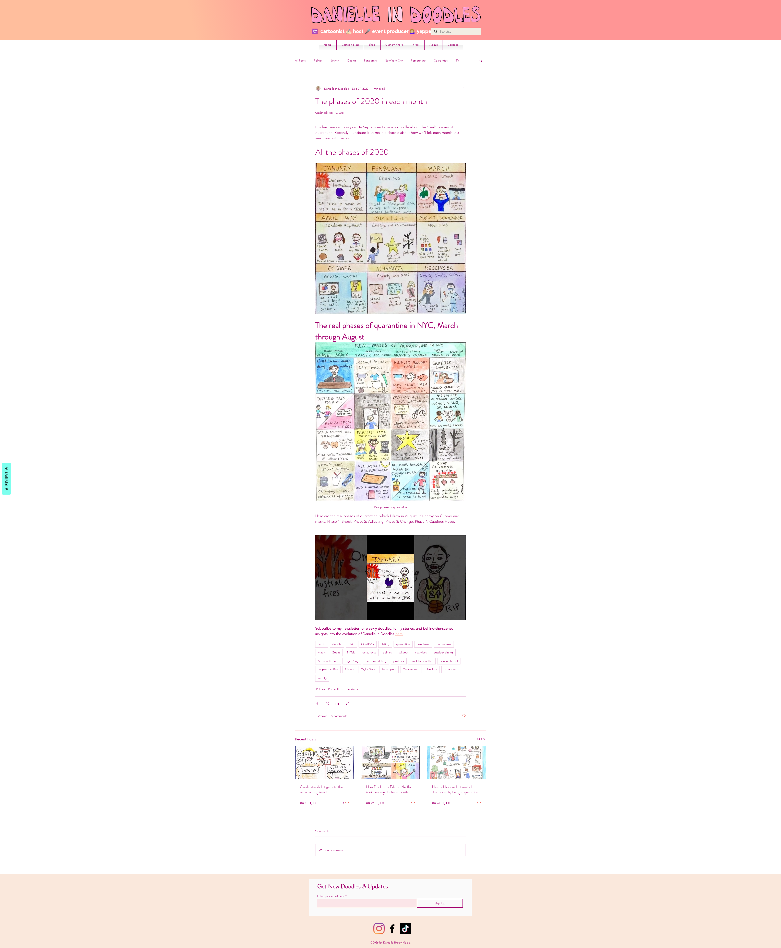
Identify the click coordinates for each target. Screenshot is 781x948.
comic (321, 644)
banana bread (449, 661)
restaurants (369, 652)
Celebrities (441, 60)
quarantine (403, 644)
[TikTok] (405, 928)
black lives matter (422, 661)
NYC (351, 644)
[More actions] (463, 88)
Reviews (6, 479)
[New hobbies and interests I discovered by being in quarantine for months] (456, 762)
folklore (349, 669)
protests (398, 661)
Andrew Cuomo (328, 661)
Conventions (411, 669)
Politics (318, 60)
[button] (481, 60)
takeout (403, 652)
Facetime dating (375, 661)
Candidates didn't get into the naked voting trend (321, 789)
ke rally (322, 678)
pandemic (423, 644)
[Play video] (390, 577)
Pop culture (418, 60)
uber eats (450, 669)
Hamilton (431, 669)
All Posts (300, 60)
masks (322, 652)
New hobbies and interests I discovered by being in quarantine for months (456, 789)
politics (387, 652)
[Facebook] (392, 928)
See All (481, 738)
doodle (336, 644)
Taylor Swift (368, 669)
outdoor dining (443, 652)
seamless (421, 652)
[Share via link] (347, 703)
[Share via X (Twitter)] (327, 703)
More (459, 60)
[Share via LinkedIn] (337, 703)
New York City (394, 60)
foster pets (389, 669)
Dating (351, 60)
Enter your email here (331, 896)
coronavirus (444, 644)
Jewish (335, 60)
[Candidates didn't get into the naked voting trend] (324, 762)
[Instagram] (379, 928)
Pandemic (370, 60)
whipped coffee (328, 669)
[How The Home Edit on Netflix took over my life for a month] (390, 762)
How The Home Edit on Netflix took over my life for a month (388, 789)
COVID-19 (367, 644)
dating (385, 644)
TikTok (351, 652)
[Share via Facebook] (317, 703)
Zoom (336, 652)
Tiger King (352, 661)
